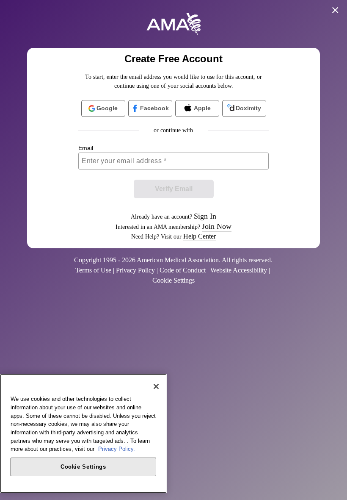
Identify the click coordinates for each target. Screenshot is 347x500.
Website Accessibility (238, 270)
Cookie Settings (83, 467)
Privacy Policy (135, 270)
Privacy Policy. (116, 449)
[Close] (156, 386)
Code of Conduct (183, 270)
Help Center (199, 236)
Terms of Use (93, 270)
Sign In (205, 216)
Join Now (216, 226)
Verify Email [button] (174, 188)
